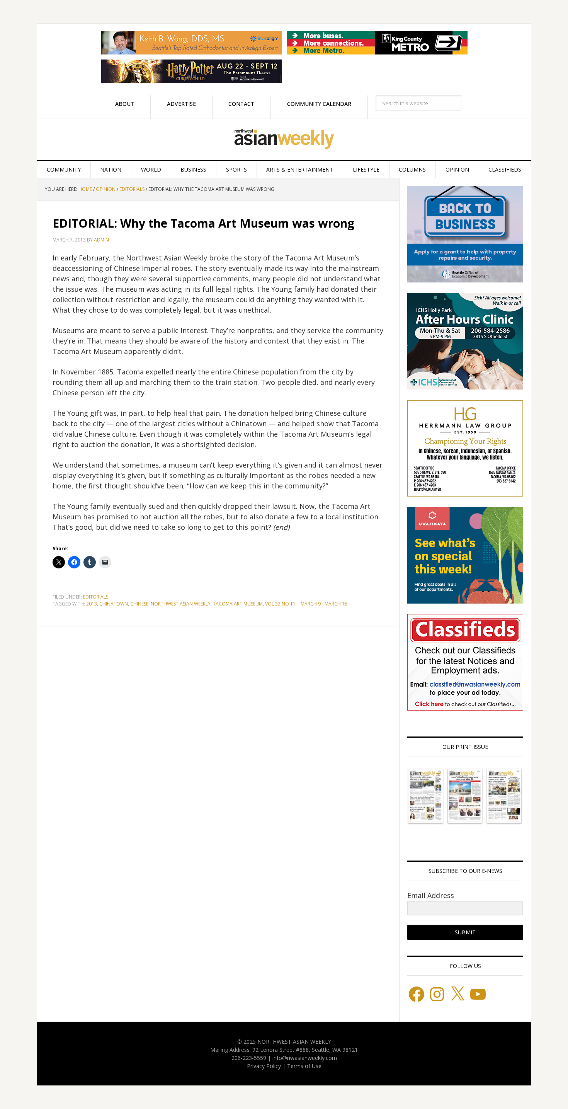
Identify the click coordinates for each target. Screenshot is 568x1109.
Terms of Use (304, 1066)
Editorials (95, 597)
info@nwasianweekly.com (304, 1057)
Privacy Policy (264, 1066)
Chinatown (113, 603)
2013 (91, 603)
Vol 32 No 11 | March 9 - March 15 (306, 603)
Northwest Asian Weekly (284, 139)
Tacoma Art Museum (238, 603)
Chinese (139, 603)
